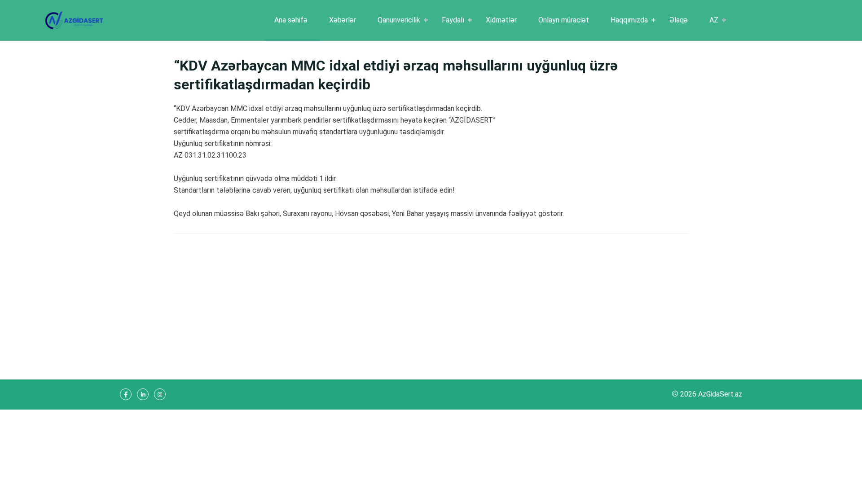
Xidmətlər (501, 20)
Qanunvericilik (399, 20)
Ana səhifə (291, 20)
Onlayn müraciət (563, 20)
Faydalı (453, 20)
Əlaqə (678, 20)
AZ (713, 20)
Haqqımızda (629, 20)
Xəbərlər (342, 20)
